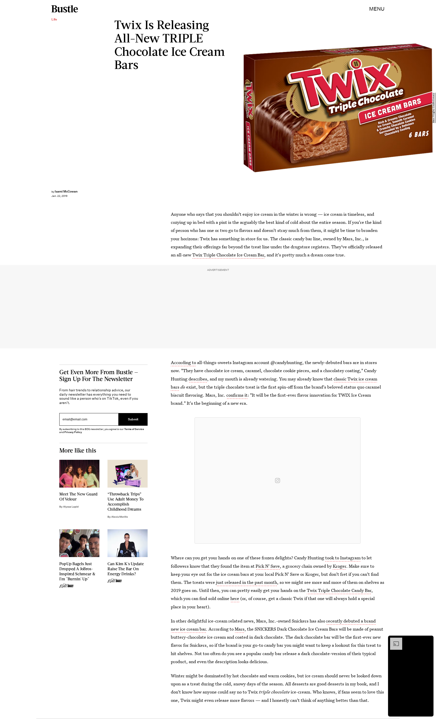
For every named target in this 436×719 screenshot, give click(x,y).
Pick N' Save (268, 566)
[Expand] (394, 640)
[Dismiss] (428, 640)
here (234, 598)
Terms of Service (134, 429)
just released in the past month (246, 582)
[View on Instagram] (277, 480)
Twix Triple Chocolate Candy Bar (339, 590)
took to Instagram (343, 558)
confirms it (237, 395)
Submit (133, 419)
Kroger (339, 566)
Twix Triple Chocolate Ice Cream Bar (228, 255)
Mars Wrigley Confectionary (433, 108)
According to (183, 362)
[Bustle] (64, 9)
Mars (239, 629)
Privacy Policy (73, 432)
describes (197, 379)
